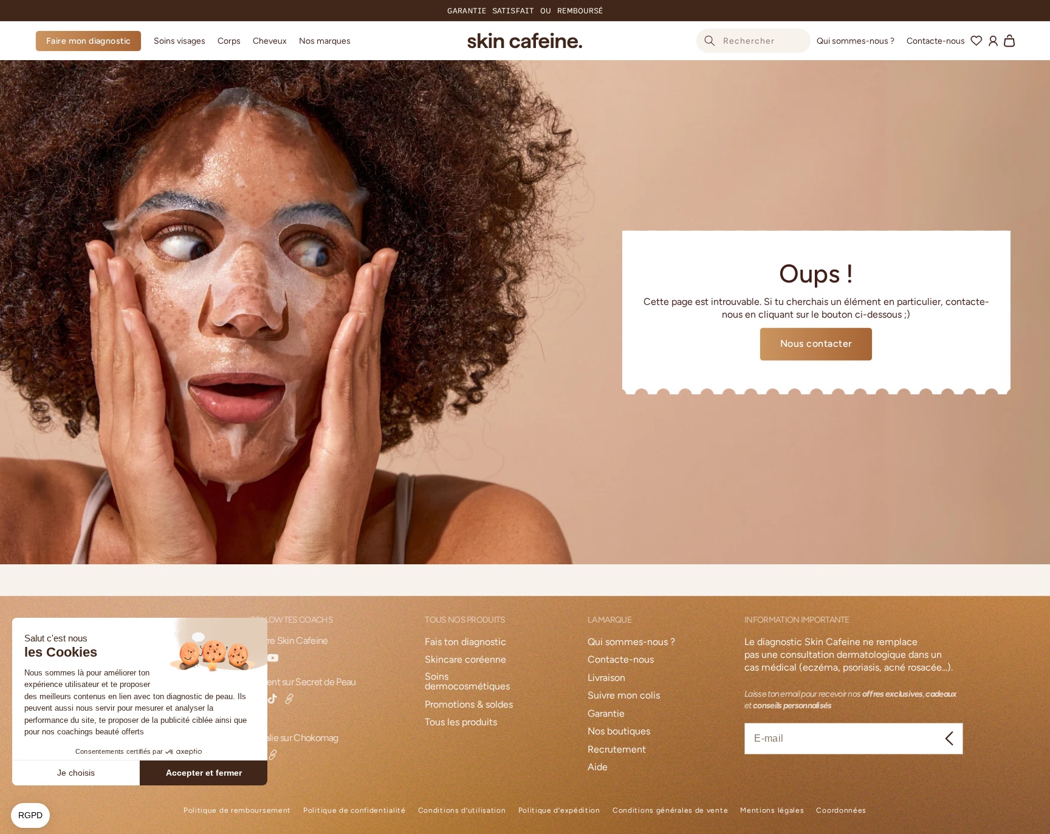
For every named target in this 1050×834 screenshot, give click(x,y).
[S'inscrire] (949, 738)
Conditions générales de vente (670, 811)
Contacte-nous (621, 660)
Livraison (606, 678)
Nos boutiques (619, 731)
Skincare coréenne (465, 660)
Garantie (606, 714)
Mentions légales (772, 811)
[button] (179, 40)
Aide (598, 767)
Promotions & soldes (469, 705)
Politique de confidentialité (354, 811)
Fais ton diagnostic (465, 642)
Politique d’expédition (559, 811)
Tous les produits (461, 722)
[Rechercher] (709, 40)
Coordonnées (841, 811)
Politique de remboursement (237, 811)
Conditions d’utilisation (462, 811)
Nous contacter (816, 343)
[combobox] (753, 41)
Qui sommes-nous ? (631, 642)
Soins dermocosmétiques (467, 682)
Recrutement (617, 750)
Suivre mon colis (624, 696)
